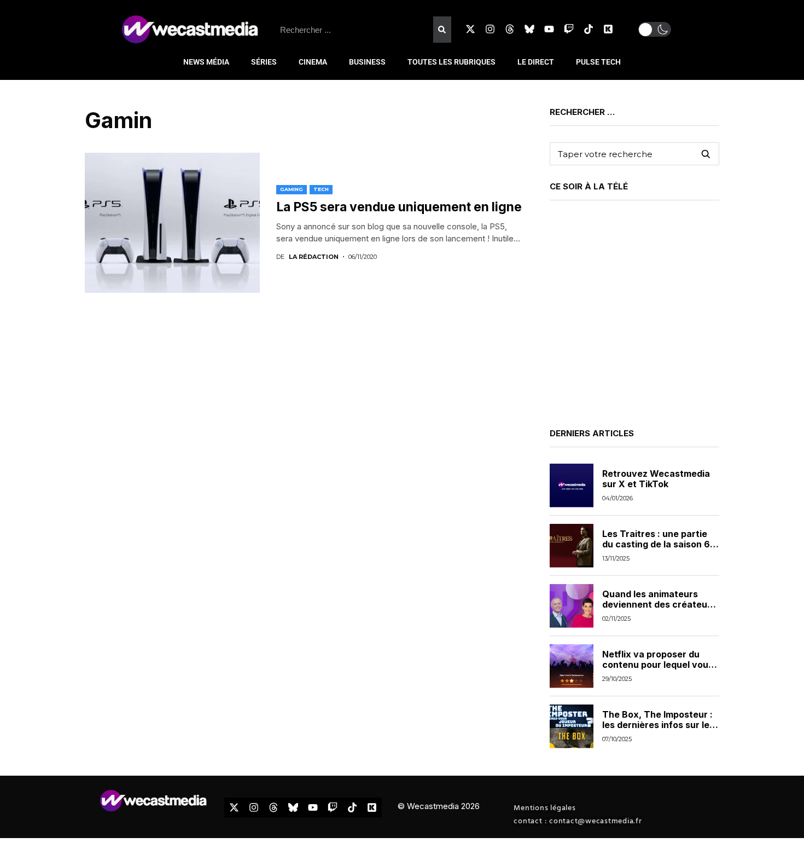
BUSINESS (367, 61)
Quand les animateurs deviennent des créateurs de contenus (659, 604)
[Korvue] (608, 29)
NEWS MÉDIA (206, 61)
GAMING (291, 189)
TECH (321, 189)
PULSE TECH (598, 61)
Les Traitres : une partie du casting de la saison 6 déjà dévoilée (656, 544)
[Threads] (510, 29)
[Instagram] (490, 29)
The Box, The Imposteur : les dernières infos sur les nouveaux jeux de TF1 (658, 725)
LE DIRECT (535, 61)
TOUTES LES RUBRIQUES (451, 61)
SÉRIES (264, 61)
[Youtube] (549, 29)
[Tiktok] (588, 29)
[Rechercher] (442, 29)
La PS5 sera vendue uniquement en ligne (399, 207)
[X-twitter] (470, 29)
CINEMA (313, 61)
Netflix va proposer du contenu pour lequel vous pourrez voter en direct (657, 664)
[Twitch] (569, 29)
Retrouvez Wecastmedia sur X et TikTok (656, 478)
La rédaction (314, 257)
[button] (654, 29)
